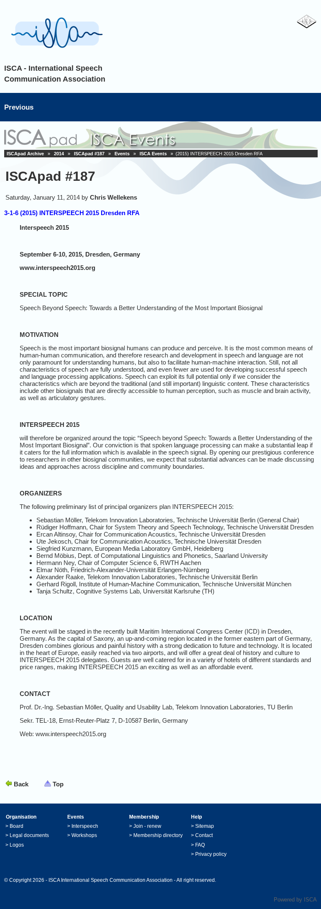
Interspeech (84, 826)
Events (122, 153)
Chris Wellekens (113, 197)
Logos (17, 845)
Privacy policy (211, 854)
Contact (204, 835)
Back (21, 784)
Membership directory (158, 835)
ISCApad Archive (25, 153)
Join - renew (147, 826)
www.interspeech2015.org (57, 267)
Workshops (84, 835)
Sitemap (204, 826)
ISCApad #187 (89, 153)
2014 (59, 153)
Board (16, 826)
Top (58, 784)
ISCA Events (153, 153)
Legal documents (29, 835)
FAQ (200, 845)
